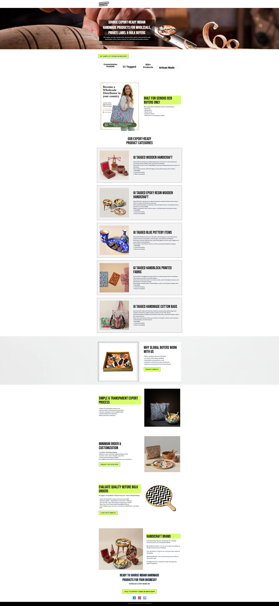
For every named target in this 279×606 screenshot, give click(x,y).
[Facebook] (134, 597)
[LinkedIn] (144, 597)
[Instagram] (139, 597)
